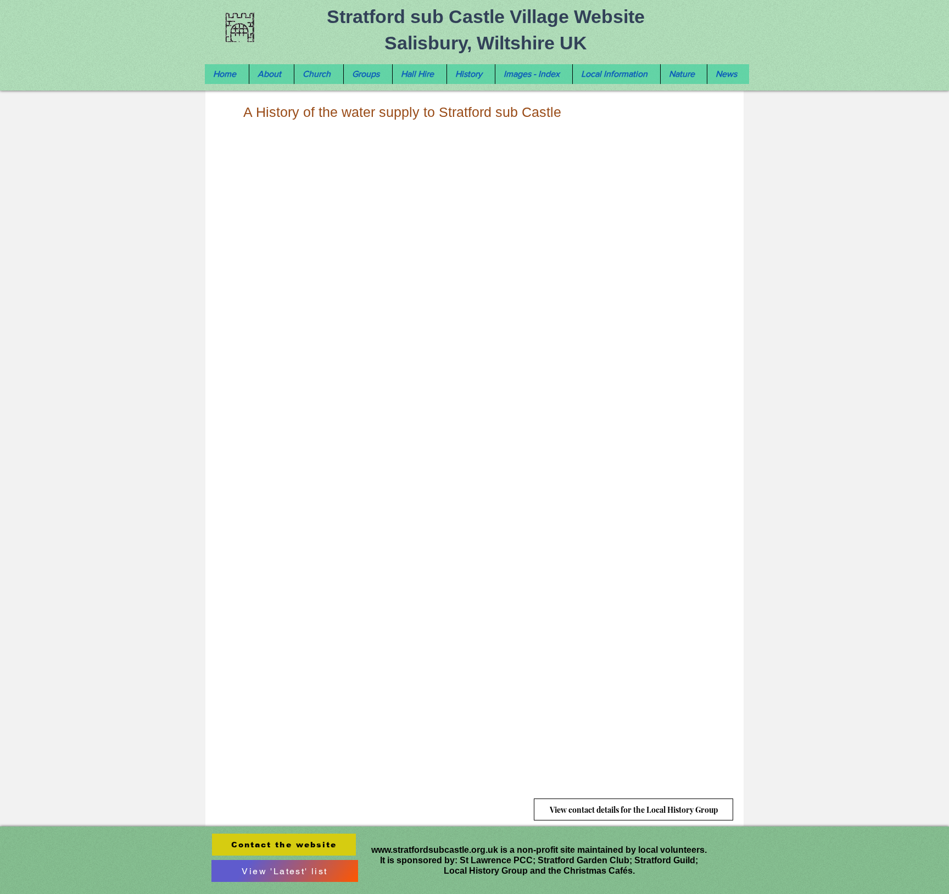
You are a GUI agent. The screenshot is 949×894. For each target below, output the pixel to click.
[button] (271, 74)
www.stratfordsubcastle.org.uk (434, 849)
